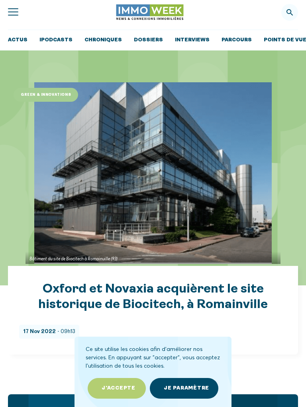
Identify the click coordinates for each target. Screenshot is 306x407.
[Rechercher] (290, 12)
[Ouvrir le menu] (13, 12)
